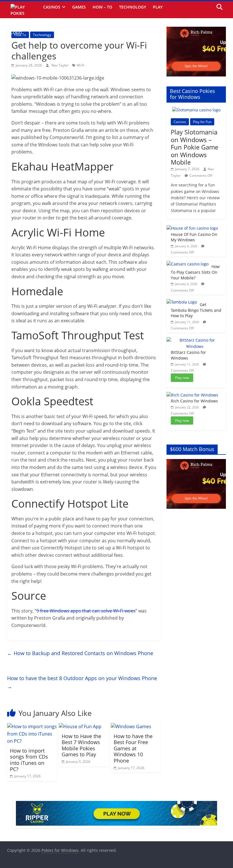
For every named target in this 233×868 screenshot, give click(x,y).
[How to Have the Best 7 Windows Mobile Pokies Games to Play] (80, 726)
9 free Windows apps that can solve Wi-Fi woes (86, 611)
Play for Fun (202, 121)
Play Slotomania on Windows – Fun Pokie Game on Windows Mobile (194, 147)
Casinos (51, 7)
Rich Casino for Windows (194, 401)
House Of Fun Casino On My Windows (194, 237)
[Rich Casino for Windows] (192, 395)
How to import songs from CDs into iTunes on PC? (29, 760)
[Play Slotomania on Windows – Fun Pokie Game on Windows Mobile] (196, 110)
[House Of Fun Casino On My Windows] (192, 228)
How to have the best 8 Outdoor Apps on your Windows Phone (82, 682)
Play (158, 7)
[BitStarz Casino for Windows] (195, 340)
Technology (132, 7)
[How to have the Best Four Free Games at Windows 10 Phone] (131, 726)
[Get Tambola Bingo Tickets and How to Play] (182, 302)
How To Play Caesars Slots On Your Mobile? (195, 272)
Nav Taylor (60, 65)
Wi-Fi (80, 65)
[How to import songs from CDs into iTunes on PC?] (32, 726)
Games (79, 7)
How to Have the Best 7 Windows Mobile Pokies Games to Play (81, 745)
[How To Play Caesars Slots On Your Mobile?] (188, 264)
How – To (102, 7)
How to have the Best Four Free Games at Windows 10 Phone (133, 748)
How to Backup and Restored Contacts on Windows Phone (80, 653)
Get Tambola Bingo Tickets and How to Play (196, 310)
